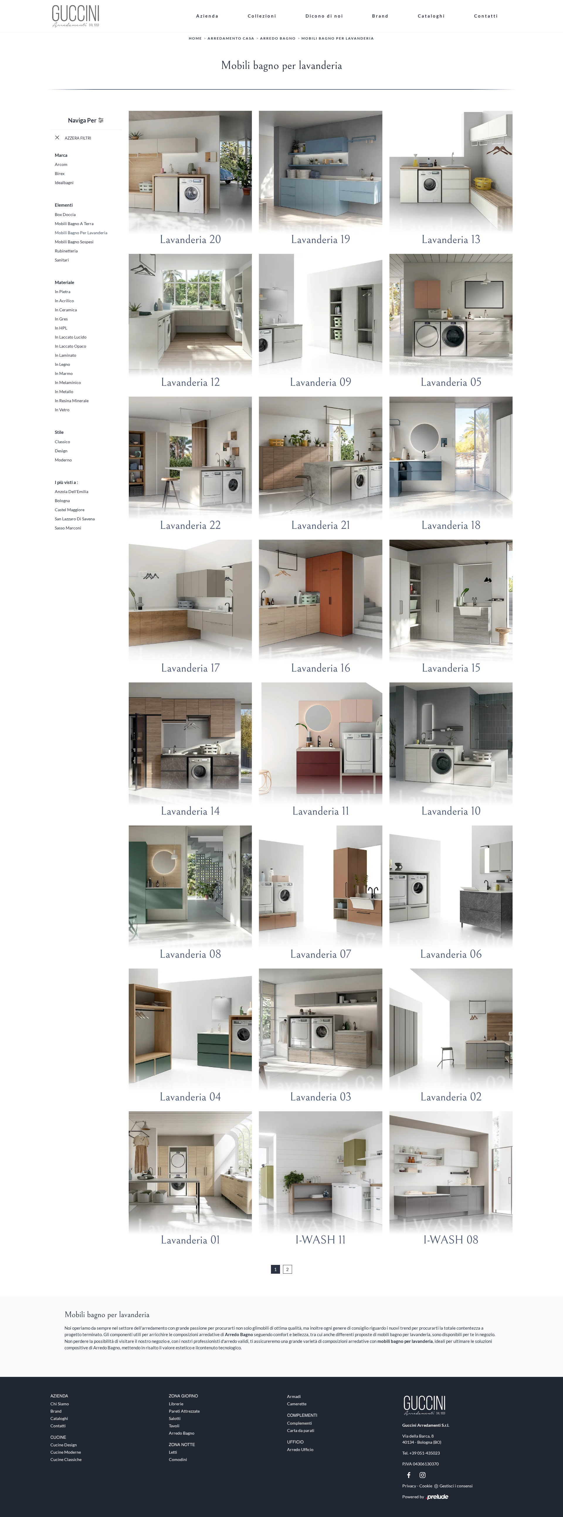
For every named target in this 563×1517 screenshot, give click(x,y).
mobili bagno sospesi (74, 241)
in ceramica (66, 309)
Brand (380, 15)
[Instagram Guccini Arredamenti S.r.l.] (422, 1474)
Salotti (175, 1418)
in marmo (64, 373)
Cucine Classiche (66, 1459)
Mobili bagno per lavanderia (337, 38)
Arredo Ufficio (300, 1449)
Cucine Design (63, 1444)
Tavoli (174, 1425)
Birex (60, 173)
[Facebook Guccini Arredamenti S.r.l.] (409, 1474)
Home (195, 38)
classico (62, 441)
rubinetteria (66, 250)
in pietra (62, 291)
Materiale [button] (64, 282)
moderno (63, 459)
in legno (62, 364)
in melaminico (68, 382)
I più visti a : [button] (66, 482)
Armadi (294, 1396)
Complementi (299, 1423)
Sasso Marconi (68, 527)
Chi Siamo (59, 1403)
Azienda (207, 15)
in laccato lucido (71, 336)
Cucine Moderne (65, 1452)
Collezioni (262, 15)
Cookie (425, 1485)
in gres (61, 318)
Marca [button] (61, 155)
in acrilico (64, 300)
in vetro (62, 409)
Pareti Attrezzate (184, 1411)
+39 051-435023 (424, 1452)
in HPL (61, 327)
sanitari (62, 259)
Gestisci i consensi (456, 1485)
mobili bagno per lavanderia (81, 232)
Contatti (486, 15)
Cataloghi (431, 15)
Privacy (409, 1485)
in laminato (65, 355)
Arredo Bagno (278, 38)
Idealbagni (64, 182)
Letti (173, 1452)
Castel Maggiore (69, 509)
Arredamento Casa (231, 38)
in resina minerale (72, 400)
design (61, 450)
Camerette (296, 1403)
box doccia (65, 214)
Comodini (178, 1459)
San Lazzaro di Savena (75, 518)
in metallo (64, 391)
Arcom (61, 164)
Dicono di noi (324, 15)
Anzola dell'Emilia (71, 491)
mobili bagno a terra (74, 223)
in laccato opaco (70, 346)
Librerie (176, 1403)
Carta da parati (300, 1430)
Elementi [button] (64, 205)
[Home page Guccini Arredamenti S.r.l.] (116, 16)
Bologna (62, 500)
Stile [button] (59, 432)
